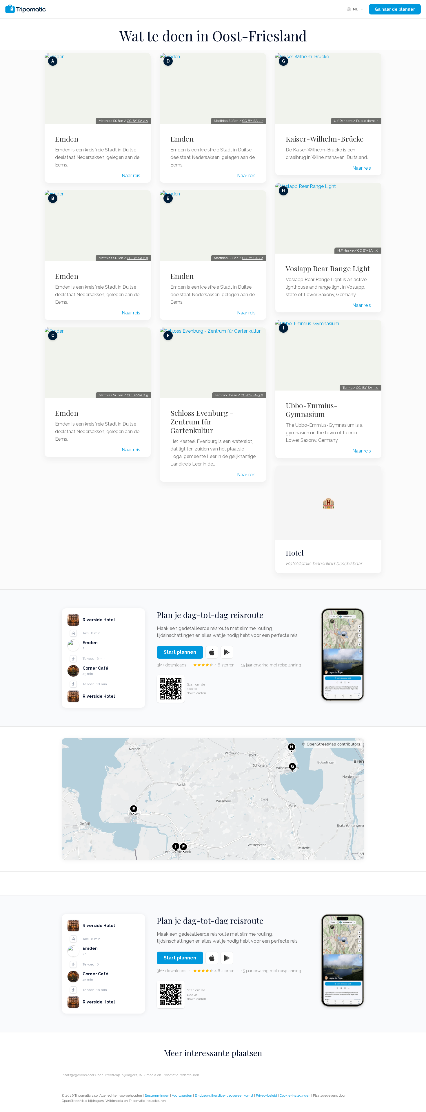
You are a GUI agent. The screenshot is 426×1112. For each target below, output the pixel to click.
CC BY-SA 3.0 (367, 250)
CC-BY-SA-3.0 (252, 395)
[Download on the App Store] (211, 652)
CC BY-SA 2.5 (137, 121)
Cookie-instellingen (295, 1095)
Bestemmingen (157, 1095)
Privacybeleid (266, 1095)
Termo (347, 388)
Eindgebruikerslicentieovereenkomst (224, 1095)
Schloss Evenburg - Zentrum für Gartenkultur (202, 421)
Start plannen (180, 652)
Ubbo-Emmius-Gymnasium (312, 409)
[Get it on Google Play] (227, 652)
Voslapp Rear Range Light (328, 268)
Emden (66, 138)
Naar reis (131, 175)
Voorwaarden (182, 1095)
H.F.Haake (345, 250)
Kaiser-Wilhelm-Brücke (325, 138)
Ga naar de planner (395, 9)
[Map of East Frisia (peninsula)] (213, 799)
